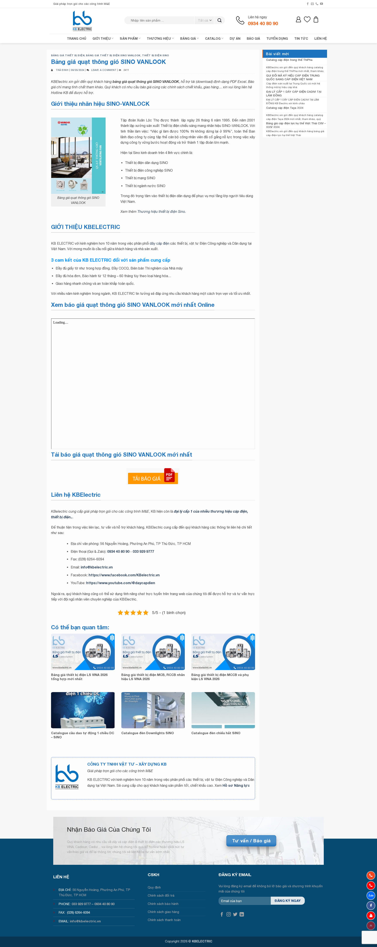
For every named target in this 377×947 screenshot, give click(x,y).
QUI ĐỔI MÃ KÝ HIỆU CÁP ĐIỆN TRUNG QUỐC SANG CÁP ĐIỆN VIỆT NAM (293, 77)
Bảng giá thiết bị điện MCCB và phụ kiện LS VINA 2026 (220, 677)
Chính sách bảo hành (163, 904)
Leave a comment (103, 69)
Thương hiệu (159, 38)
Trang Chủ (76, 38)
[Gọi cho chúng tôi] (316, 4)
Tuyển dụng (277, 38)
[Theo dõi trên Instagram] (228, 914)
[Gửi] (219, 20)
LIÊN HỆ (320, 38)
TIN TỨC (301, 38)
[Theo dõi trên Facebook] (307, 4)
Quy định (154, 887)
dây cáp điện (159, 243)
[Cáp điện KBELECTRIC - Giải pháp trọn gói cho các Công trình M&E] (83, 21)
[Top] (371, 926)
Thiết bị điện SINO (155, 55)
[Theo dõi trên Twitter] (235, 914)
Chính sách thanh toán (164, 920)
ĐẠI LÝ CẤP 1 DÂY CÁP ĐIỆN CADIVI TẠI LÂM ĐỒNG (293, 93)
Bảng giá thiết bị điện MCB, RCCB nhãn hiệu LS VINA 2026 (153, 677)
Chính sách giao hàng (163, 912)
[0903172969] (371, 895)
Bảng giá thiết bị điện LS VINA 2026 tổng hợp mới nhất (79, 677)
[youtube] (371, 916)
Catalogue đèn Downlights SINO (147, 733)
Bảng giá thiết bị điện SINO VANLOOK (113, 55)
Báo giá (253, 38)
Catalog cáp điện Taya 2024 (284, 107)
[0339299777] (371, 885)
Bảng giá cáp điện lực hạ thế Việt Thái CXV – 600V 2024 (296, 125)
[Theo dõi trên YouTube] (321, 4)
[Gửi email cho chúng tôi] (312, 4)
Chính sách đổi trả (161, 895)
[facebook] (371, 905)
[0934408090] (371, 875)
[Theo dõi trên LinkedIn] (242, 914)
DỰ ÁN (235, 38)
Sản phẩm (129, 38)
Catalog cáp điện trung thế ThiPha (289, 59)
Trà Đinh (62, 69)
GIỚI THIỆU (102, 38)
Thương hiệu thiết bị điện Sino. (161, 211)
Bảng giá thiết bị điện (67, 55)
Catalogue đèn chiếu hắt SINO (215, 733)
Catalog (213, 38)
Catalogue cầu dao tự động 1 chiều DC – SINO (82, 735)
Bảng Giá (188, 38)
